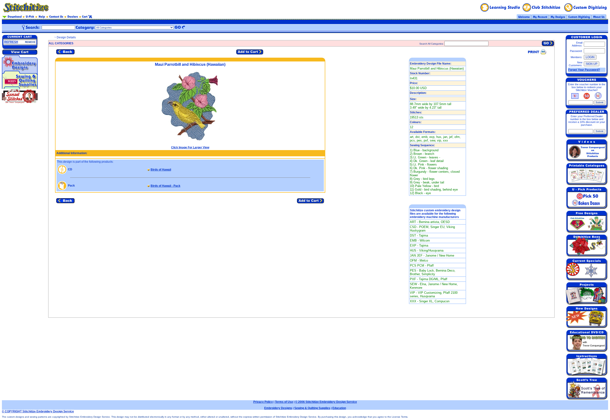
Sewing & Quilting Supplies (312, 408)
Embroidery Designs (278, 408)
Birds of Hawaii (161, 169)
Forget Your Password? (584, 69)
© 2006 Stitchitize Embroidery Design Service (326, 402)
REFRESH (11, 42)
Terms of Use (284, 402)
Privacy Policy (263, 402)
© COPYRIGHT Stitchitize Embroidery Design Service (38, 411)
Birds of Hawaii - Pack (165, 185)
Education (339, 408)
